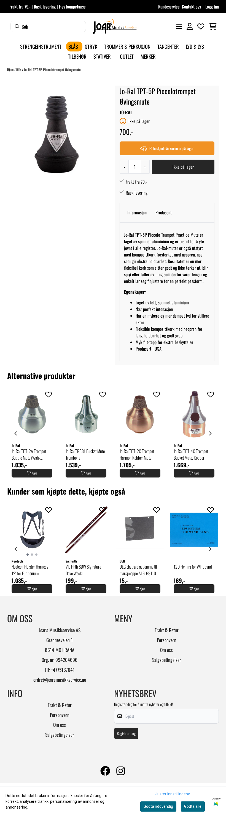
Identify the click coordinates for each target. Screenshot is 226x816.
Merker (148, 56)
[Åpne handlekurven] (212, 26)
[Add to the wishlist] (48, 394)
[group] (32, 433)
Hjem (10, 69)
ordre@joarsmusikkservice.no (59, 679)
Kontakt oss (191, 6)
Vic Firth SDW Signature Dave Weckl (83, 570)
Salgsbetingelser (166, 659)
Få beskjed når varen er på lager (171, 148)
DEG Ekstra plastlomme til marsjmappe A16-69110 (138, 570)
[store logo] (114, 26)
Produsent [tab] (163, 212)
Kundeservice (169, 6)
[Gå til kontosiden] (189, 26)
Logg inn (212, 6)
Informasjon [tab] (137, 212)
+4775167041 (63, 669)
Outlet (127, 56)
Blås (19, 69)
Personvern (166, 639)
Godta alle (192, 806)
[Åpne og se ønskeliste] (201, 26)
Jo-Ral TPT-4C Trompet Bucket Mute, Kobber (191, 454)
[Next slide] (210, 433)
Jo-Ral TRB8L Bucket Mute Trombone (85, 454)
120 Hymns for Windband (193, 566)
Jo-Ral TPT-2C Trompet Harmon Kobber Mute (137, 454)
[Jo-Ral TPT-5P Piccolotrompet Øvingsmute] (56, 134)
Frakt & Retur (167, 630)
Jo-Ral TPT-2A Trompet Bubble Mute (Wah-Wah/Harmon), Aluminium (31, 454)
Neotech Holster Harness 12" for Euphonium (30, 570)
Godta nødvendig (158, 806)
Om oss (166, 649)
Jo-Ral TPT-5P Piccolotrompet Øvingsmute (52, 69)
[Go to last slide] (16, 433)
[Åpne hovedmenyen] (179, 26)
